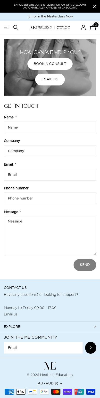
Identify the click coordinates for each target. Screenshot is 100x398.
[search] (15, 27)
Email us (10, 314)
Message (12, 212)
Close (94, 6)
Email (10, 164)
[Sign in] (83, 27)
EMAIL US (50, 79)
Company (12, 141)
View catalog (6, 27)
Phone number (16, 188)
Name (10, 117)
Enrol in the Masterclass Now (50, 16)
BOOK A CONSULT (50, 64)
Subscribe (90, 348)
